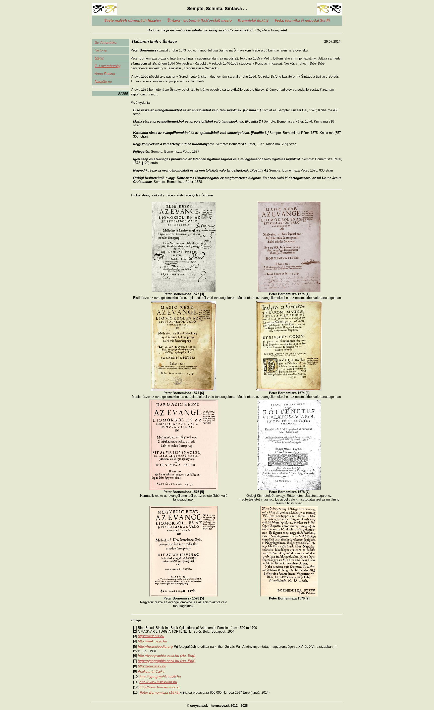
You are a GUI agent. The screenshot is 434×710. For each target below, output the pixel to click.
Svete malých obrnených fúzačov (132, 20)
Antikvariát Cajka (151, 671)
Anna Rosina (105, 74)
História (101, 50)
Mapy (99, 58)
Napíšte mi (103, 81)
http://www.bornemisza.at (160, 687)
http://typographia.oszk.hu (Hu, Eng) (166, 655)
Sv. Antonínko (105, 42)
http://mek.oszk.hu (152, 641)
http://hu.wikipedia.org (155, 646)
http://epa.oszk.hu (152, 666)
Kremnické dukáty (253, 20)
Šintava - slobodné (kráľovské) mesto (199, 20)
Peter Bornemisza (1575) (160, 692)
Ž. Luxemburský (107, 66)
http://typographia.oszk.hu (160, 677)
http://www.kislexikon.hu (158, 682)
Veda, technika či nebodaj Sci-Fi (302, 20)
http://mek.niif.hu (151, 636)
